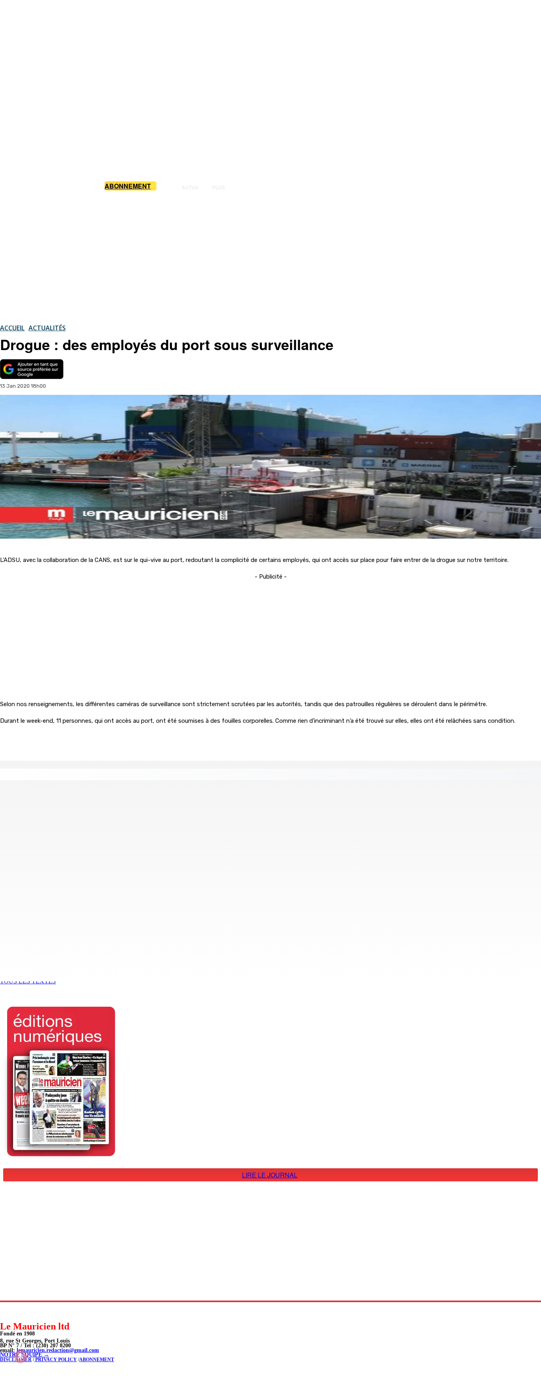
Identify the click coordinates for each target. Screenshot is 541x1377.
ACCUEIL (12, 328)
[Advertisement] (270, 257)
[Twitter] (108, 740)
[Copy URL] (136, 740)
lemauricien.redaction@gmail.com (58, 1350)
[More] (165, 740)
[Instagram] (25, 1311)
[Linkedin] (43, 1311)
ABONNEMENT (96, 1359)
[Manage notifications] (20, 1356)
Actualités (47, 328)
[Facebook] (79, 740)
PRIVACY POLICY (55, 1359)
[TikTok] (60, 1311)
